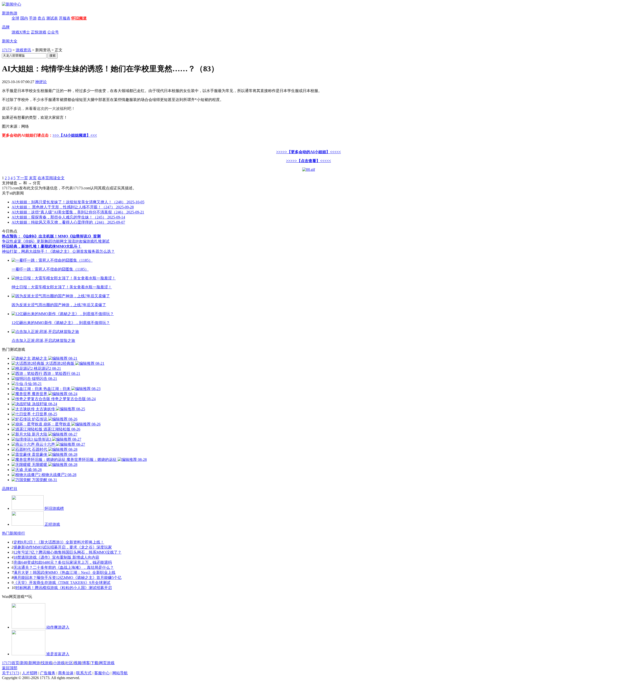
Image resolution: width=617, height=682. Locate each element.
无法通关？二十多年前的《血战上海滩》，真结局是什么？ (63, 567)
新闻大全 (9, 41)
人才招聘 (29, 673)
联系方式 (84, 673)
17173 (7, 50)
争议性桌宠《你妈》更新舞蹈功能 (31, 241)
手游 (33, 18)
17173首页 (10, 663)
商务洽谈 (66, 673)
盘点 (41, 18)
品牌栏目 (9, 489)
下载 (94, 663)
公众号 (53, 32)
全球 (15, 18)
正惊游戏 (38, 32)
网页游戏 (106, 663)
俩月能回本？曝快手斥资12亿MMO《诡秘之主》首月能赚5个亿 (67, 578)
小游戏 (59, 663)
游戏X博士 (21, 32)
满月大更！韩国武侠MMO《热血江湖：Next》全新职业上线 (64, 572)
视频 (77, 663)
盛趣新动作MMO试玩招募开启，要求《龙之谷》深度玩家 (62, 547)
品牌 (6, 27)
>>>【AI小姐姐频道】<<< (75, 135)
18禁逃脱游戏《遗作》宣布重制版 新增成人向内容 (56, 557)
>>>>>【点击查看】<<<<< (308, 161)
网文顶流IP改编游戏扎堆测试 (84, 241)
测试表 (52, 18)
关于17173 (10, 673)
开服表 (64, 18)
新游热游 (9, 13)
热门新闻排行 (13, 533)
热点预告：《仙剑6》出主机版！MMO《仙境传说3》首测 (51, 236)
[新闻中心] (11, 4)
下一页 (22, 178)
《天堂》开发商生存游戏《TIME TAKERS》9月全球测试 (61, 583)
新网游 (34, 663)
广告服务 (47, 673)
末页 (33, 178)
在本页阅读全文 (51, 178)
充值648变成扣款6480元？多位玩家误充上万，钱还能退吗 (62, 562)
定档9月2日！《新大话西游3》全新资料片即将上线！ (58, 542)
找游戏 (46, 663)
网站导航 (120, 673)
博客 (86, 663)
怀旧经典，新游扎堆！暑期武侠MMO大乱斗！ (41, 246)
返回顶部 (9, 668)
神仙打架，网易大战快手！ (25, 251)
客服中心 (102, 673)
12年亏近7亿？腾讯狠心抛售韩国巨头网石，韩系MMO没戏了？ (67, 552)
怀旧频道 (79, 18)
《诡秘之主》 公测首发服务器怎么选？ (81, 251)
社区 (69, 663)
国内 (24, 18)
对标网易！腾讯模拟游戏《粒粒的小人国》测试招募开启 (63, 588)
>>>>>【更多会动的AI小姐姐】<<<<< (308, 152)
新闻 (24, 663)
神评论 (41, 82)
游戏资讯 (23, 50)
